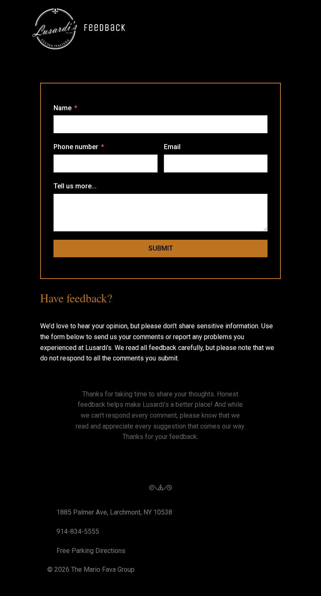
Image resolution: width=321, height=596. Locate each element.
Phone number (76, 147)
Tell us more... (75, 186)
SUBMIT (160, 248)
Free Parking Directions (90, 551)
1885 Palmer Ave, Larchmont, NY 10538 (114, 512)
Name (62, 108)
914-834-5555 (77, 531)
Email (172, 147)
